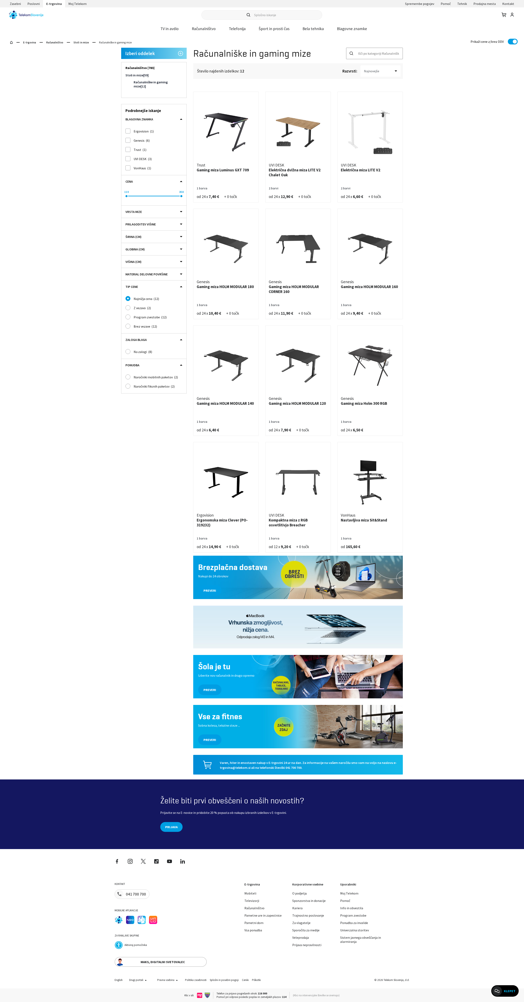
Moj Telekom (77, 4)
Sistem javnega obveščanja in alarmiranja (360, 939)
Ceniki (245, 980)
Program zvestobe (353, 915)
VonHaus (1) (142, 168)
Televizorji (251, 901)
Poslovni (33, 4)
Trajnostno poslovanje (308, 915)
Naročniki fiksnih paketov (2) (154, 386)
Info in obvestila (351, 908)
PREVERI (209, 590)
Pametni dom (253, 923)
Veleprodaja (300, 937)
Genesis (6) (142, 140)
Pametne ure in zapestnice (263, 915)
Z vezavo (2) (142, 308)
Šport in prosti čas (274, 28)
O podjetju (299, 893)
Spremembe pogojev (419, 4)
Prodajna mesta (484, 4)
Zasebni (15, 4)
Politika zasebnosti (196, 980)
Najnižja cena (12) (146, 299)
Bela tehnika (313, 28)
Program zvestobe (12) (150, 317)
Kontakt (508, 4)
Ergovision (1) (144, 131)
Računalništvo (204, 28)
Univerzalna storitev (354, 930)
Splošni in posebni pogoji (224, 980)
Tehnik (462, 4)
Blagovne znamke (352, 28)
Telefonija (237, 28)
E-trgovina (54, 4)
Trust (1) (140, 150)
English (119, 980)
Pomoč (446, 4)
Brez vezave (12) (145, 326)
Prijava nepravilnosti (306, 945)
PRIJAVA (171, 827)
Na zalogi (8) (143, 352)
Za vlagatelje (301, 923)
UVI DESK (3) (143, 159)
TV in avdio (169, 28)
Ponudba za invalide (354, 923)
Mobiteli (250, 893)
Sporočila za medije (306, 930)
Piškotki (256, 980)
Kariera (297, 908)
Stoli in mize (81, 42)
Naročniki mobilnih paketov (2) (156, 377)
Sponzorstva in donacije (309, 901)
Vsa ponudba (253, 930)
